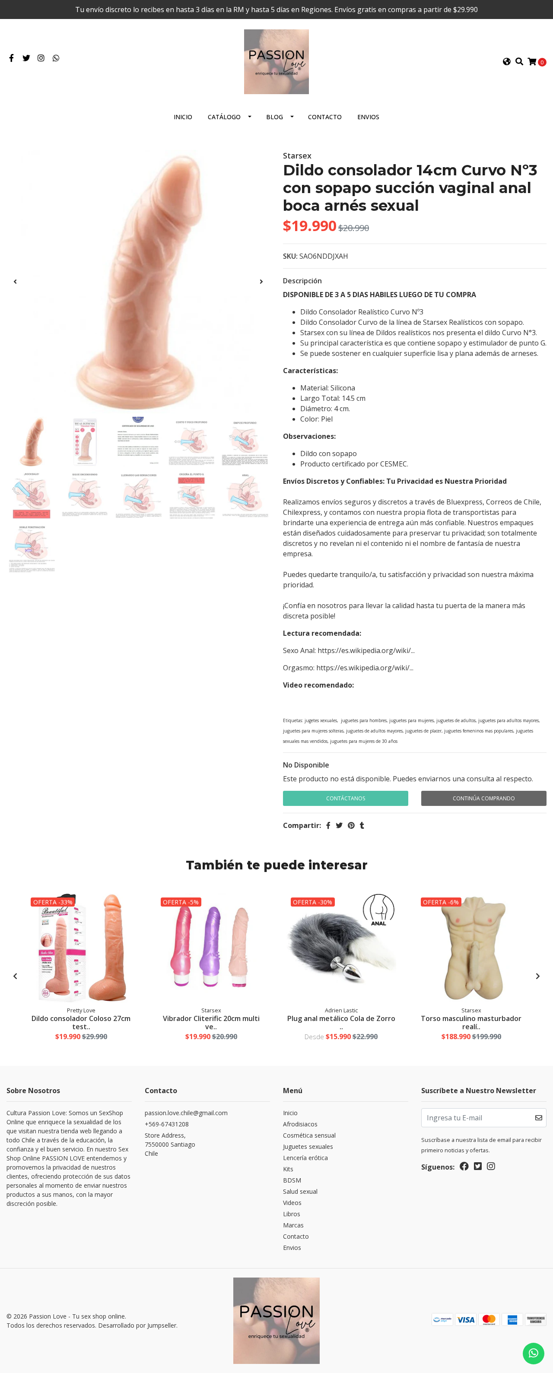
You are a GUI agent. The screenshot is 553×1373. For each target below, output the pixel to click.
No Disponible (306, 765)
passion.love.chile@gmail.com (186, 1113)
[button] (506, 62)
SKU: (290, 256)
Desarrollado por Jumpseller (137, 1325)
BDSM (292, 1180)
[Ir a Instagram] (41, 58)
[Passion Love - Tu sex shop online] (276, 61)
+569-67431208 (167, 1124)
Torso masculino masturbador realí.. (471, 1022)
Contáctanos (345, 798)
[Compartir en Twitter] (339, 825)
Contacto (325, 117)
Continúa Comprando (484, 798)
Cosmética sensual (309, 1135)
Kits (288, 1169)
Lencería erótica (305, 1158)
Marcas (293, 1225)
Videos (292, 1203)
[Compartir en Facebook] (328, 825)
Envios (368, 117)
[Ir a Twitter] (27, 58)
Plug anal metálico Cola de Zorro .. (341, 1022)
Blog (274, 117)
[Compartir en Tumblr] (362, 825)
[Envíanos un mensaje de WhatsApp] (533, 1353)
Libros (291, 1214)
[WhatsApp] (56, 58)
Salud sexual (300, 1191)
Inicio (183, 117)
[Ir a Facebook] (11, 58)
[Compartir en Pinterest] (351, 825)
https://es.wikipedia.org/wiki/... (366, 650)
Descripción (302, 280)
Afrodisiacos (300, 1124)
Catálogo (224, 117)
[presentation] (15, 281)
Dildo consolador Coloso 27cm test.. (81, 1022)
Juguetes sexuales (308, 1146)
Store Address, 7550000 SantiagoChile (170, 1144)
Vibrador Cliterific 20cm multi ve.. (211, 1022)
